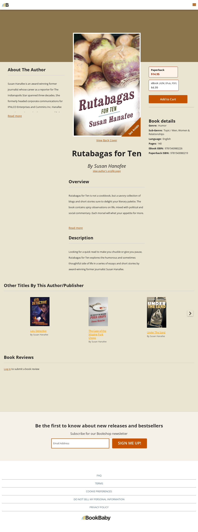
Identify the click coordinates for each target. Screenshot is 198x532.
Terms (99, 483)
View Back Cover (106, 140)
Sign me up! (129, 443)
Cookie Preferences (99, 491)
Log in (7, 369)
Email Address (61, 443)
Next (190, 313)
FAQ (99, 475)
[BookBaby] (5, 5)
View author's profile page (107, 171)
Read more (15, 116)
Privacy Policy (99, 507)
